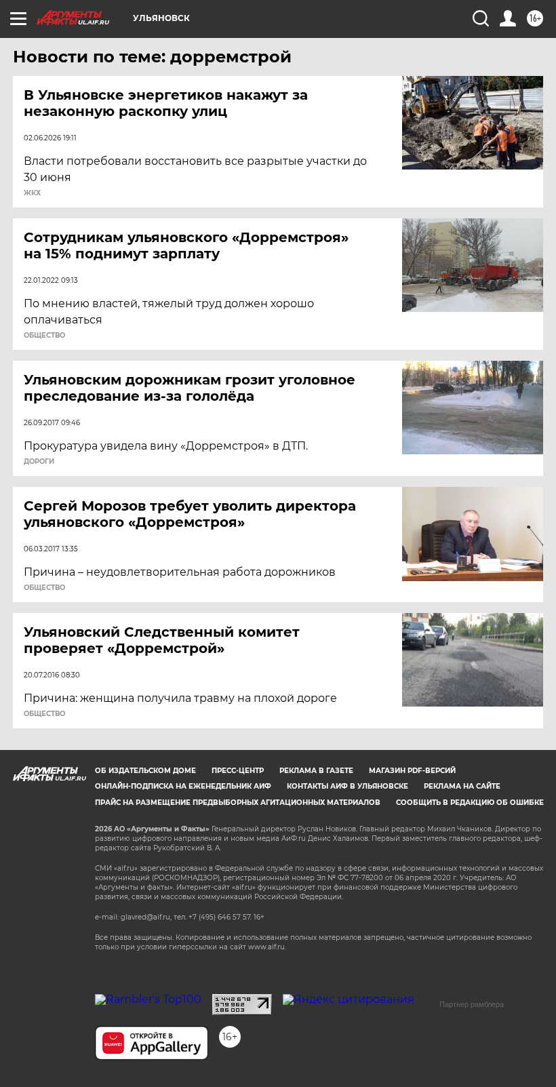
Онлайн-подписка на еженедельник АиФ (183, 786)
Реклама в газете (316, 770)
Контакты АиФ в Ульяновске (347, 786)
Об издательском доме (145, 770)
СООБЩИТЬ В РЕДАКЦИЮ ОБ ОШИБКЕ (470, 802)
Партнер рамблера (471, 1004)
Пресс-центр (238, 770)
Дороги (39, 461)
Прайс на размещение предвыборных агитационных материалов (237, 802)
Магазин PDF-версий (412, 770)
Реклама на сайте (462, 786)
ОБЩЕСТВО (44, 335)
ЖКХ (32, 193)
